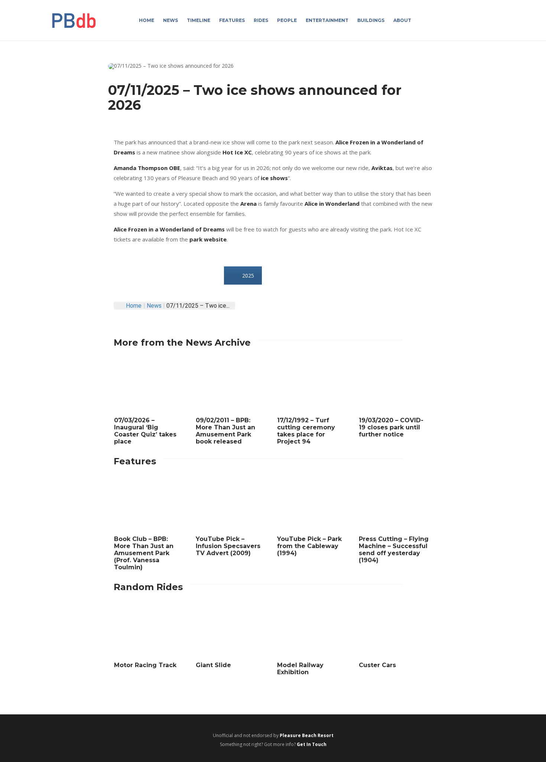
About (402, 20)
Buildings (370, 20)
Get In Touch (311, 744)
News (170, 20)
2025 (248, 275)
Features (232, 20)
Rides (261, 20)
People (287, 20)
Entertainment (327, 20)
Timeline (198, 20)
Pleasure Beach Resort (307, 735)
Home (146, 20)
